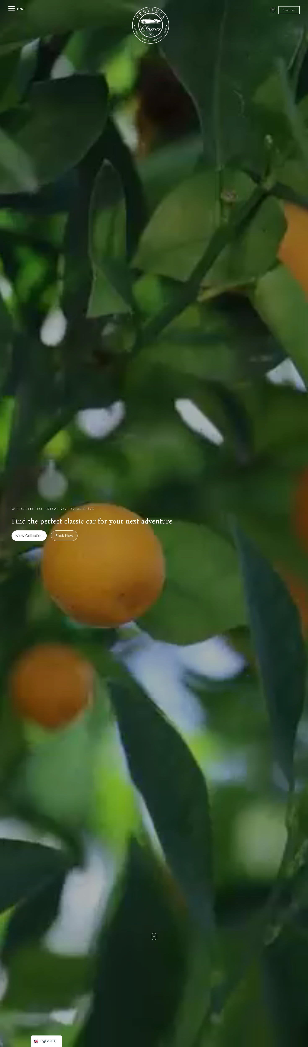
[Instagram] (273, 10)
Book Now (64, 535)
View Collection (29, 535)
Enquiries (289, 10)
